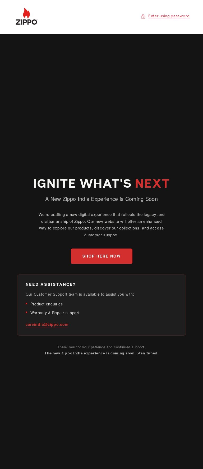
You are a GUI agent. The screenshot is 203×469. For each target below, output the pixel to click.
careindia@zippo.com (47, 324)
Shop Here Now (101, 256)
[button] (165, 16)
